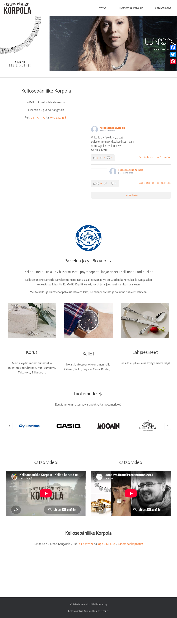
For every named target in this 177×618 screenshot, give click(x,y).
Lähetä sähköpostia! (130, 544)
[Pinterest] (172, 61)
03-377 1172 (38, 117)
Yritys (102, 8)
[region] (88, 43)
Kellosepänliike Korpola (112, 127)
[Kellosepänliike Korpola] (17, 8)
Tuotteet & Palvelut (130, 8)
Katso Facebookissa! (146, 157)
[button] (9, 426)
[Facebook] (172, 47)
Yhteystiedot (163, 8)
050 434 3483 (58, 117)
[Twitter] (172, 54)
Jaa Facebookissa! (164, 157)
